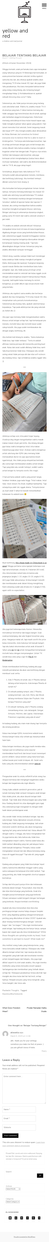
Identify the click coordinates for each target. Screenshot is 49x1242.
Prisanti (19, 58)
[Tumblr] (39, 1217)
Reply (44, 1051)
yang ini (37, 763)
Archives (9, 1186)
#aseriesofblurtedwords (12, 994)
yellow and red (15, 33)
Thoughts (15, 990)
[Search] (40, 1176)
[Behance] (33, 1217)
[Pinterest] (21, 1217)
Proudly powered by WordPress (24, 1237)
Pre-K (30, 656)
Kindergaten (7, 660)
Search (9, 1171)
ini (13, 650)
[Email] (10, 1217)
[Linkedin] (16, 1217)
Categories (10, 1199)
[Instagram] (27, 1217)
